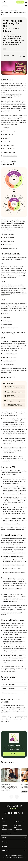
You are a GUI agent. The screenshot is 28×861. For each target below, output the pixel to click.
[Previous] (11, 797)
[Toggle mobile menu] (25, 2)
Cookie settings (6, 857)
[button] (13, 684)
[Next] (17, 797)
